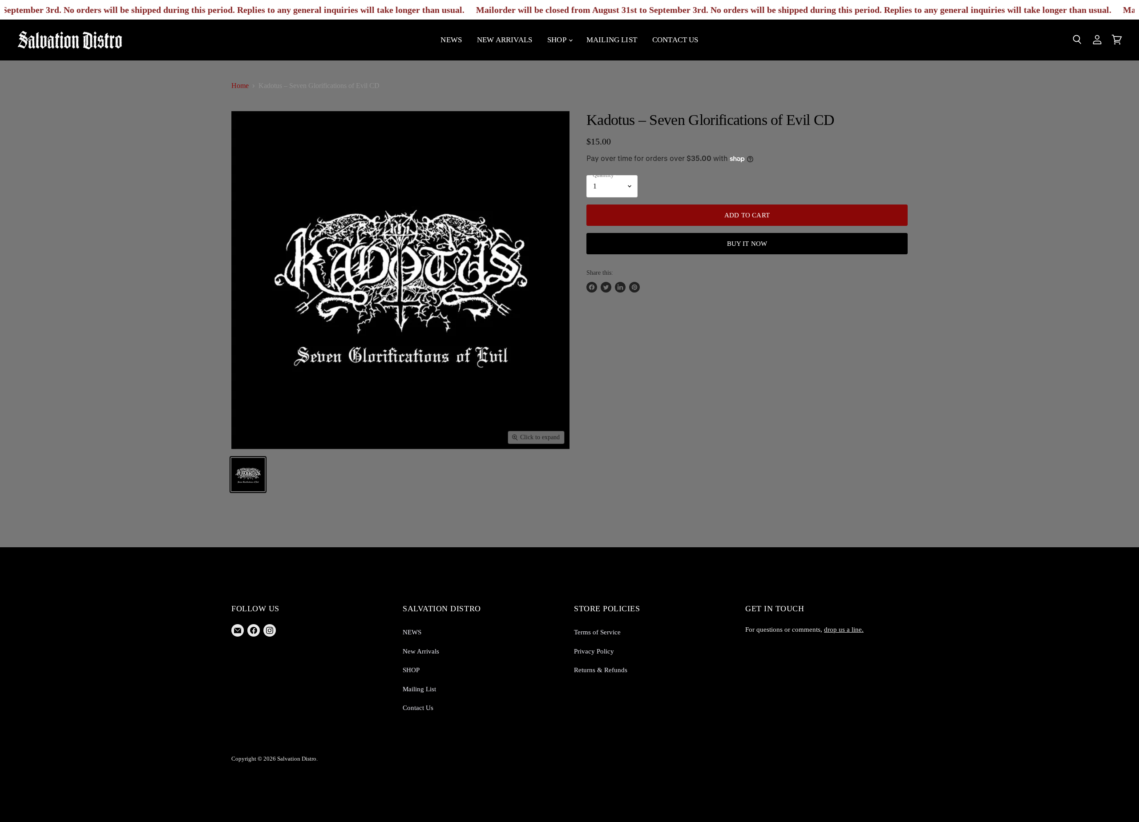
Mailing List (611, 40)
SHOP (557, 40)
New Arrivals (504, 40)
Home (240, 85)
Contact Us (675, 40)
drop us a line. (844, 629)
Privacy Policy (594, 651)
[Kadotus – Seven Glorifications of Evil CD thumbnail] (248, 474)
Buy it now (747, 243)
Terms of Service (597, 632)
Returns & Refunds (600, 670)
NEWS (451, 40)
